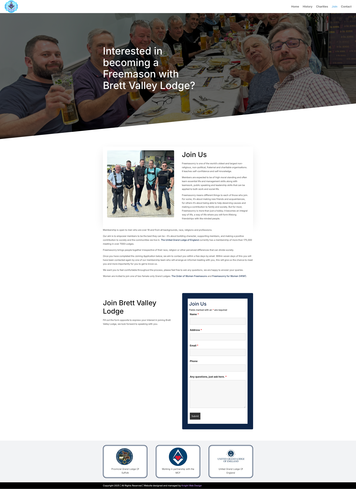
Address (196, 330)
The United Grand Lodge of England (180, 240)
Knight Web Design (191, 485)
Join (334, 7)
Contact (346, 7)
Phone (194, 361)
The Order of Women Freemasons (189, 276)
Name (194, 314)
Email (194, 345)
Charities (322, 7)
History (307, 7)
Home (295, 7)
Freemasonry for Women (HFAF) (229, 276)
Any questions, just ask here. (208, 376)
